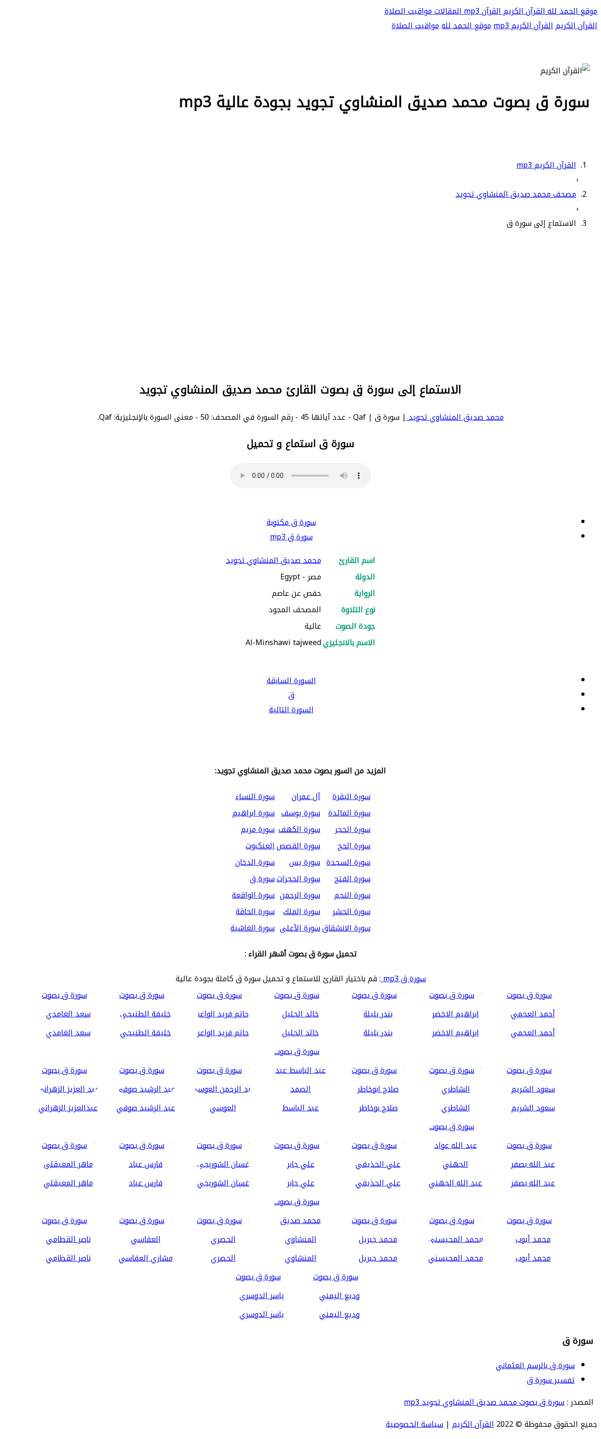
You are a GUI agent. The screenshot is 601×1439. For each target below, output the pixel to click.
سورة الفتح (352, 878)
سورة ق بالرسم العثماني (535, 1365)
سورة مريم (258, 829)
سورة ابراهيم (253, 813)
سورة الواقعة (253, 895)
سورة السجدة (348, 862)
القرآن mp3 (481, 11)
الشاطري (455, 1107)
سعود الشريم (533, 1107)
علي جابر (301, 1183)
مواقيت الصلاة (408, 11)
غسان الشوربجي (223, 1183)
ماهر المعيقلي (68, 1183)
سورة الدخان (255, 862)
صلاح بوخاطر (378, 1107)
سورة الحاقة (255, 911)
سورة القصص (298, 846)
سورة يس (304, 862)
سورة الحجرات (298, 878)
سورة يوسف (300, 813)
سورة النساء (255, 796)
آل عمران (306, 796)
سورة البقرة (351, 796)
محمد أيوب (533, 1258)
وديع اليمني (339, 1314)
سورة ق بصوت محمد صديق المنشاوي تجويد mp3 (484, 1402)
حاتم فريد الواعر (223, 1032)
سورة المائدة (349, 813)
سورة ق (262, 878)
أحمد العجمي (533, 1032)
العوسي (223, 1107)
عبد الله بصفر (533, 1183)
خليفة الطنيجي (145, 1032)
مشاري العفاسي (146, 1258)
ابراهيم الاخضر (455, 1032)
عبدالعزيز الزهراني (68, 1107)
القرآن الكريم (523, 11)
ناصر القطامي (68, 1258)
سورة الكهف (299, 829)
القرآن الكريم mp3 (523, 25)
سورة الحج (354, 846)
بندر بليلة (378, 1032)
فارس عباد (145, 1183)
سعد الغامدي (68, 1032)
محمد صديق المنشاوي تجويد (455, 417)
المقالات (447, 11)
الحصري (223, 1258)
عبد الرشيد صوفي (145, 1107)
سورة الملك (301, 911)
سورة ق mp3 (291, 537)
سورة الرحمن (300, 895)
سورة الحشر (351, 911)
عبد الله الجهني (455, 1183)
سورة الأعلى (300, 928)
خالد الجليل (300, 1032)
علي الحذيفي (378, 1183)
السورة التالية (291, 709)
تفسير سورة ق (551, 1380)
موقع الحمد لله (571, 11)
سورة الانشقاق (346, 928)
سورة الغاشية (253, 928)
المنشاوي (300, 1258)
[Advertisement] (300, 303)
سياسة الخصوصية (414, 1424)
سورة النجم (352, 895)
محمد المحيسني (455, 1258)
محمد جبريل (378, 1258)
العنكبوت (260, 846)
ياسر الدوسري (261, 1314)
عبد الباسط (300, 1107)
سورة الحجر (352, 829)
